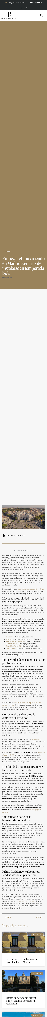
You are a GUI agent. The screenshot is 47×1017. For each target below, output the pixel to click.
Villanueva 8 (10, 639)
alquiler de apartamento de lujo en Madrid (31, 589)
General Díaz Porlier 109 (13, 646)
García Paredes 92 (11, 644)
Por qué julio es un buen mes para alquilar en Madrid (21, 960)
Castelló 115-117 (11, 648)
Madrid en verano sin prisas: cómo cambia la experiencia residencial (21, 1000)
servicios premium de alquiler (26, 901)
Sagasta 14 (9, 637)
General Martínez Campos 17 (15, 641)
